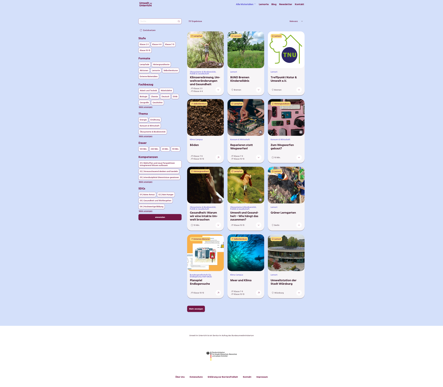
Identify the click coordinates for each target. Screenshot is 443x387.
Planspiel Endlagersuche (200, 281)
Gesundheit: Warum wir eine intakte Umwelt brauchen (204, 216)
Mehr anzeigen (196, 309)
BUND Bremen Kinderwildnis (239, 79)
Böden (194, 145)
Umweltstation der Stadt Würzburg (283, 281)
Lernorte (264, 4)
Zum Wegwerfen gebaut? (282, 146)
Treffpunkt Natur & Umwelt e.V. (284, 79)
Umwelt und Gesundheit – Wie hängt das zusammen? (244, 216)
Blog (273, 4)
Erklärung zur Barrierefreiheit (223, 376)
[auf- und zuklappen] (218, 90)
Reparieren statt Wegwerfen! (241, 146)
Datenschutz (196, 376)
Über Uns (180, 376)
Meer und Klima (240, 280)
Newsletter (285, 4)
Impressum (262, 376)
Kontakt (299, 4)
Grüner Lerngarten (283, 212)
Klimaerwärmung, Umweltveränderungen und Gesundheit (205, 81)
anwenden (160, 217)
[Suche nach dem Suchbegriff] (179, 21)
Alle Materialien (244, 4)
